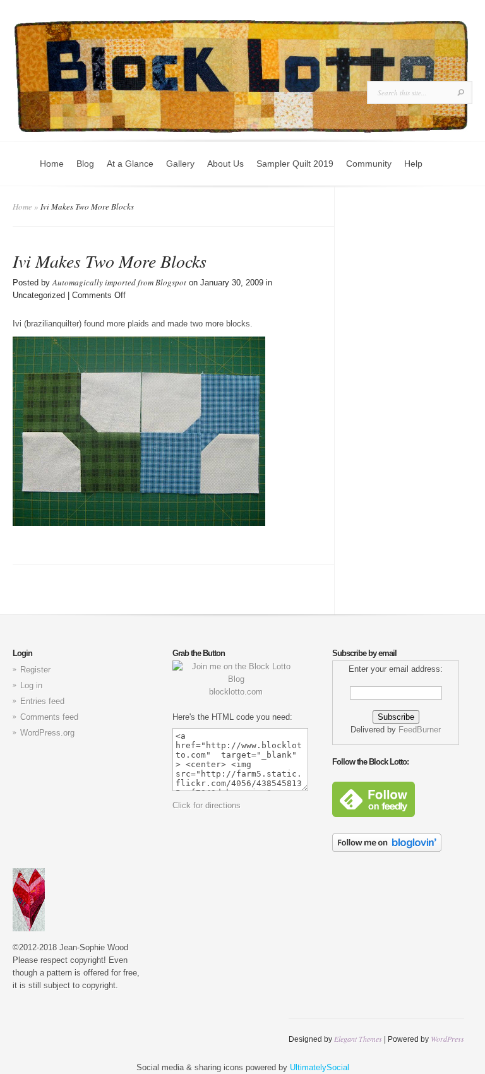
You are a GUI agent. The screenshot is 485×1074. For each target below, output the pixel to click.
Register (35, 669)
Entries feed (42, 701)
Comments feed (49, 717)
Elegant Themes (358, 1039)
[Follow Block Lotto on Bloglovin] (386, 849)
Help (413, 163)
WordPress (447, 1039)
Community (369, 163)
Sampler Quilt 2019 (294, 163)
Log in (31, 685)
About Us (225, 163)
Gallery (180, 163)
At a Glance (130, 163)
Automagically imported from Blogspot (119, 282)
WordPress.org (47, 732)
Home (52, 163)
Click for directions (206, 805)
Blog (85, 163)
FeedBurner (419, 729)
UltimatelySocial (319, 1067)
